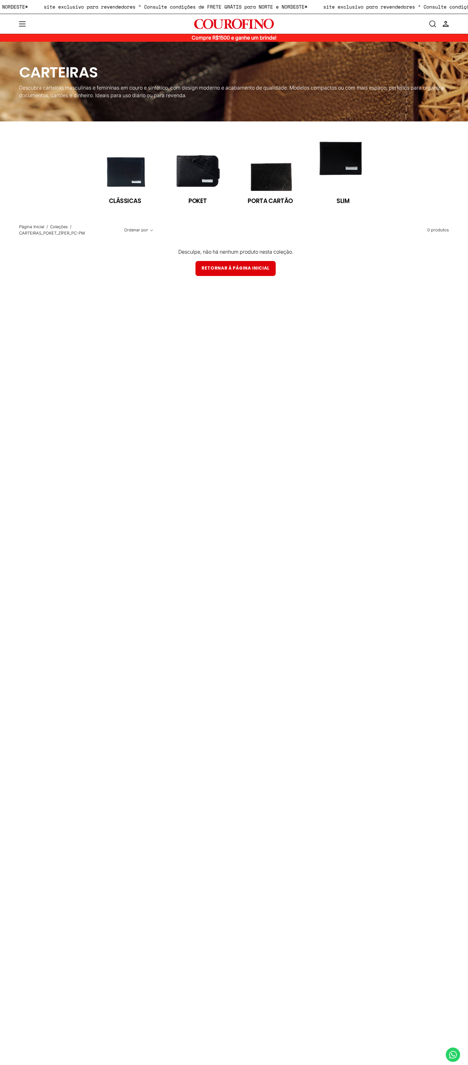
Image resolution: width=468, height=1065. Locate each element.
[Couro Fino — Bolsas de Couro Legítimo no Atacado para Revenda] (234, 24)
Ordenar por (136, 230)
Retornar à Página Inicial (236, 268)
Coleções (59, 226)
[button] (432, 24)
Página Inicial (31, 226)
